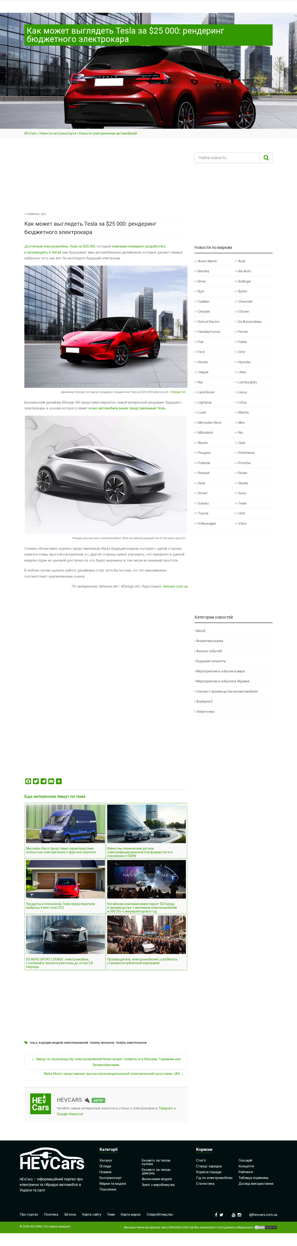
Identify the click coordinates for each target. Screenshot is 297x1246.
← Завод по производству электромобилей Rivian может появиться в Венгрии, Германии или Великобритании (106, 1062)
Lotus (242, 402)
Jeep (242, 372)
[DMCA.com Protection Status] (265, 1227)
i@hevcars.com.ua (263, 1215)
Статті (201, 1160)
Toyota (202, 513)
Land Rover (206, 392)
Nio (240, 432)
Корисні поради (208, 1172)
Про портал (29, 1214)
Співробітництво (160, 1214)
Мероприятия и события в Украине (223, 681)
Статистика (205, 1184)
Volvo (242, 523)
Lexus (242, 392)
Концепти (246, 1166)
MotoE (201, 631)
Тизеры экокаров (102, 1042)
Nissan (202, 443)
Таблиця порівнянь (254, 1178)
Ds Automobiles (250, 322)
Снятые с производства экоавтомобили (227, 691)
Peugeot (204, 453)
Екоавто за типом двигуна (156, 1171)
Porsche (244, 463)
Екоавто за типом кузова (156, 1162)
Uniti (241, 513)
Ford (201, 352)
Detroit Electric (208, 322)
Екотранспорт (111, 1178)
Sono (242, 493)
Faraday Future (208, 332)
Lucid (201, 412)
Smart (202, 493)
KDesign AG (177, 392)
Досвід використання (256, 1184)
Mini (241, 422)
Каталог (106, 1160)
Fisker (242, 342)
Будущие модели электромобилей (63, 1042)
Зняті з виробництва (158, 1185)
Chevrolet (245, 301)
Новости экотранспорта (58, 133)
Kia (200, 382)
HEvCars (30, 133)
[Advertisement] (105, 177)
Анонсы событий (209, 651)
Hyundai (244, 362)
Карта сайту (91, 1214)
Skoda (243, 483)
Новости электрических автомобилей (108, 133)
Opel (241, 443)
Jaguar (203, 372)
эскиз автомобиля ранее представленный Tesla (126, 408)
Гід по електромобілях (214, 1178)
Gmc (241, 352)
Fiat (200, 342)
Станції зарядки (209, 1166)
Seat (201, 483)
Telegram (166, 1108)
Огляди (105, 1166)
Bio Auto (244, 271)
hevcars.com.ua (175, 586)
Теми (111, 1214)
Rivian (242, 473)
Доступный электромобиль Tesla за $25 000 (59, 246)
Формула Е (204, 701)
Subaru (203, 503)
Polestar (203, 463)
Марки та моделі (113, 1184)
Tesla (33, 1042)
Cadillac (203, 301)
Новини (105, 1172)
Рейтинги (246, 1172)
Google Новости (69, 1114)
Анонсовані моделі (157, 1179)
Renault (203, 473)
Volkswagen (206, 523)
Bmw (201, 281)
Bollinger (244, 281)
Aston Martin (207, 261)
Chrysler (203, 311)
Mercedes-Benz (209, 422)
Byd (200, 291)
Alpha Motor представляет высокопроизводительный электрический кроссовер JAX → (114, 1074)
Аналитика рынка (209, 641)
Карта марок (131, 1214)
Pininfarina (246, 453)
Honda (202, 362)
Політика (51, 1214)
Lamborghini (247, 382)
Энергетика (205, 711)
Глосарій (245, 1160)
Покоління (108, 1189)
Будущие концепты (211, 661)
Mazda (243, 412)
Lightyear (204, 402)
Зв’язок (70, 1214)
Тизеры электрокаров (131, 1042)
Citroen (243, 311)
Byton (242, 291)
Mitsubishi (205, 432)
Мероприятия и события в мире (220, 671)
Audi (241, 261)
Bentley (203, 271)
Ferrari (243, 332)
